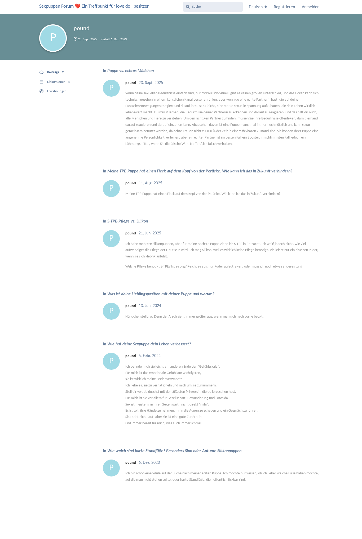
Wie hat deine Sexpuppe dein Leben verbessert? (149, 344)
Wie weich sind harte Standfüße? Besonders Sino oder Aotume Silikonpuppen (174, 451)
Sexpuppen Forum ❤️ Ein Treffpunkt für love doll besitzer (94, 6)
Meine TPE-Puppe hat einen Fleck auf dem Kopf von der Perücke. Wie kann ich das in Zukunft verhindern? (199, 171)
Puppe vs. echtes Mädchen (130, 71)
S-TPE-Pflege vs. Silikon (127, 221)
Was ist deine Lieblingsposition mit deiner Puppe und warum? (160, 294)
